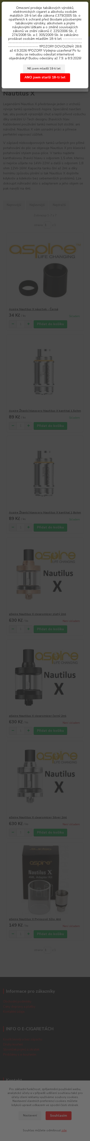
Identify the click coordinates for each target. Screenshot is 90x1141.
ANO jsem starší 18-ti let (45, 77)
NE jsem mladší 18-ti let (43, 68)
